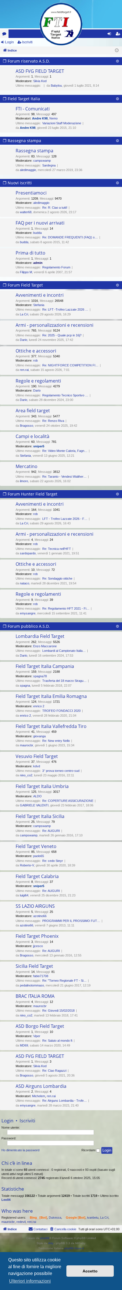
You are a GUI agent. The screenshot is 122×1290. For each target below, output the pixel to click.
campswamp (42, 160)
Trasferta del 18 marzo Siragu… (64, 680)
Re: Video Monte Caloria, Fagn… (64, 450)
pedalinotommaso (32, 985)
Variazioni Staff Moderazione (61, 123)
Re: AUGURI (51, 830)
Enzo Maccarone (45, 646)
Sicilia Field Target (34, 966)
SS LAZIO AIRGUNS (35, 906)
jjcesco (38, 946)
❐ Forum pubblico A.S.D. (26, 626)
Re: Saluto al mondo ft (57, 1040)
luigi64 (24, 895)
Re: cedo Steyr (52, 860)
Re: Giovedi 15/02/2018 (58, 1010)
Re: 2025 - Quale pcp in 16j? (61, 335)
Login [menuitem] (110, 35)
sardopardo (28, 553)
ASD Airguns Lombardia (41, 1086)
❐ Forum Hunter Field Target (30, 494)
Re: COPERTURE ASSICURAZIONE (67, 800)
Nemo (53, 118)
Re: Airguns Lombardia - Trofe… (64, 1100)
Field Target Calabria (37, 876)
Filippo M (26, 272)
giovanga (39, 736)
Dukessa (55, 1217)
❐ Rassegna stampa (22, 140)
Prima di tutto (30, 253)
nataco (24, 583)
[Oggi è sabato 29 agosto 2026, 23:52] (117, 50)
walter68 (25, 212)
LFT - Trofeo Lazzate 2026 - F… (64, 518)
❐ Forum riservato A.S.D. (26, 61)
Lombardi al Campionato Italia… (64, 650)
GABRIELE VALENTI (34, 805)
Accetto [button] (90, 1271)
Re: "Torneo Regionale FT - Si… (64, 980)
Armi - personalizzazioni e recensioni (54, 325)
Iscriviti (27, 42)
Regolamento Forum (56, 267)
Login (9, 42)
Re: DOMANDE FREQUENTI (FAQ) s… (70, 237)
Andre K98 (40, 118)
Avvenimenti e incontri (40, 295)
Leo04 (5, 1199)
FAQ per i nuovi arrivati (40, 223)
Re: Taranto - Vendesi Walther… (64, 476)
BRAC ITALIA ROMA (35, 996)
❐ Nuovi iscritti (17, 182)
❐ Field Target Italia (21, 98)
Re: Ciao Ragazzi (54, 1070)
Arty (50, 1243)
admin (38, 262)
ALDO (37, 796)
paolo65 (38, 856)
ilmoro (24, 481)
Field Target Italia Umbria (42, 786)
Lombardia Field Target (40, 636)
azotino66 (40, 916)
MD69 (24, 1045)
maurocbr (26, 745)
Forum (5, 35)
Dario (23, 339)
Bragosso (26, 425)
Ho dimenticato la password (20, 1150)
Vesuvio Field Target (37, 756)
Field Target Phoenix (37, 936)
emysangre (27, 613)
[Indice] (61, 24)
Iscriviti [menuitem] (119, 35)
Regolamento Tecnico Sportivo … (65, 395)
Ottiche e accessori (36, 351)
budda (37, 232)
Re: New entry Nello (56, 740)
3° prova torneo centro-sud (60, 770)
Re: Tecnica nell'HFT (56, 548)
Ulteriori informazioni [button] (30, 1281)
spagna (25, 685)
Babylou (56, 85)
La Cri (24, 314)
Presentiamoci (31, 193)
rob (35, 360)
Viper (36, 1036)
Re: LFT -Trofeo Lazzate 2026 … (65, 309)
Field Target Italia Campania (45, 666)
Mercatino (26, 466)
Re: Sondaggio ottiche (57, 578)
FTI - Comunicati (33, 109)
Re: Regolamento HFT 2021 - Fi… (65, 608)
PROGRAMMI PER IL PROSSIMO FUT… (71, 920)
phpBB (44, 1238)
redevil (21, 1221)
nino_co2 (26, 775)
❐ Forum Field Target (23, 285)
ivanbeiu (92, 1217)
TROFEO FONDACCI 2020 (61, 710)
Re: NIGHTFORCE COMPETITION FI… (70, 365)
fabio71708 (40, 976)
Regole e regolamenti (38, 381)
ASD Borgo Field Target (40, 1026)
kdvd (36, 766)
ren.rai (24, 369)
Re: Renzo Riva (53, 420)
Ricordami (88, 1150)
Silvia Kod (40, 81)
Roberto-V (27, 865)
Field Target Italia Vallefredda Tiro (51, 726)
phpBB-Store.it (74, 1248)
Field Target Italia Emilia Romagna (51, 696)
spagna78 (40, 676)
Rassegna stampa (34, 151)
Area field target (33, 410)
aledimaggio (28, 170)
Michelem (38, 1096)
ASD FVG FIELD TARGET (40, 71)
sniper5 (38, 446)
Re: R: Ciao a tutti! (54, 207)
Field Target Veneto (36, 846)
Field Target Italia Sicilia (40, 816)
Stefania (38, 305)
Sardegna (49, 165)
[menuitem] (62, 1229)
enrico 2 (38, 706)
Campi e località (32, 436)
